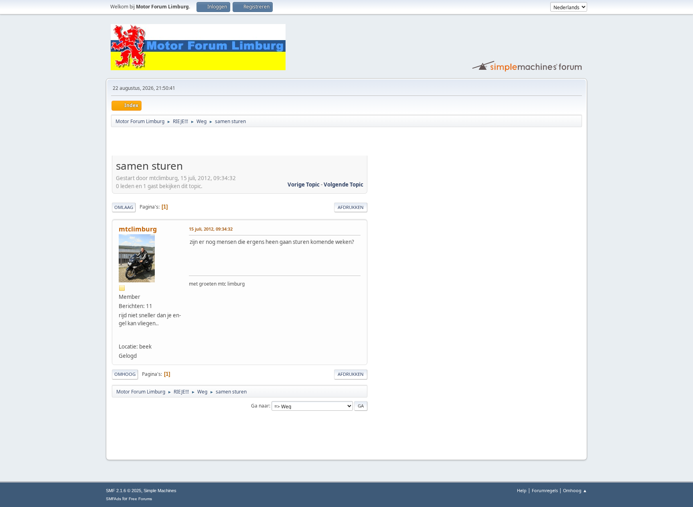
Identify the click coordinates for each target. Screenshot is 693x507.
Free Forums (140, 499)
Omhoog (125, 374)
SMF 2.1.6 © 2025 (123, 490)
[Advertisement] (206, 143)
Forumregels (545, 490)
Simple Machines (160, 490)
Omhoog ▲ (575, 490)
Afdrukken (351, 207)
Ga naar (260, 405)
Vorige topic (304, 184)
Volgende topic (343, 184)
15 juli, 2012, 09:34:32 (211, 229)
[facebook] (123, 336)
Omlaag (123, 207)
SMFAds (113, 499)
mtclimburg (138, 229)
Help (522, 490)
